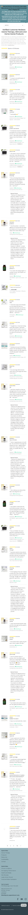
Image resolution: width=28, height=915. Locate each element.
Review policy (11, 45)
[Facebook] (18, 899)
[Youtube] (22, 899)
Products (3, 855)
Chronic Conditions (6, 868)
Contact (3, 861)
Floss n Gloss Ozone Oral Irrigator (16, 103)
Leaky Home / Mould (7, 877)
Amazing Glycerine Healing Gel (15, 453)
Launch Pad (12, 316)
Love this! (12, 323)
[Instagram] (26, 899)
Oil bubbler (12, 345)
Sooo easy (12, 54)
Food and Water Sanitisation (9, 879)
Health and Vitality (6, 873)
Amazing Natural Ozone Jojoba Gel (16, 234)
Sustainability (4, 859)
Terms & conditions (17, 905)
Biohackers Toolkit (13, 582)
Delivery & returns (5, 905)
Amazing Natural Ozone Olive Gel (16, 189)
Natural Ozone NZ (9, 909)
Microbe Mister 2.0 (13, 68)
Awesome (12, 76)
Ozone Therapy (5, 852)
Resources (4, 857)
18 (17, 846)
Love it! (11, 90)
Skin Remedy (5, 875)
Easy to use (12, 151)
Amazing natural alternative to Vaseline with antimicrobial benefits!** (17, 775)
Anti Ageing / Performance (8, 870)
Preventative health (14, 828)
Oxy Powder (12, 700)
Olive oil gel (12, 654)
